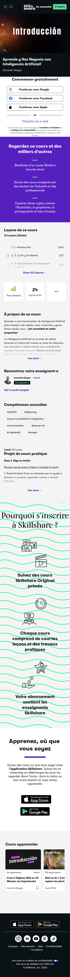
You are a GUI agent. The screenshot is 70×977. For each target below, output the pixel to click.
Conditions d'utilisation (49, 128)
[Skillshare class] (23, 859)
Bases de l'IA (38, 425)
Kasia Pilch (50, 888)
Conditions (37, 949)
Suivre (37, 378)
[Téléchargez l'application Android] (47, 924)
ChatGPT (12, 412)
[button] (5, 7)
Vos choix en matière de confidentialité (32, 960)
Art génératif (13, 432)
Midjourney (30, 412)
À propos (13, 946)
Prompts (32, 432)
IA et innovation (15, 425)
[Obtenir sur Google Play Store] (35, 811)
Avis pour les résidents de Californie (35, 964)
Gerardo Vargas (12, 70)
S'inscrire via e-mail (35, 121)
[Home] (30, 7)
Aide (40, 946)
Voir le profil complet (16, 390)
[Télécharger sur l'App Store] (35, 799)
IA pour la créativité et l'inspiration (25, 419)
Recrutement (28, 946)
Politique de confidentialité (24, 130)
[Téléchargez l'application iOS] (22, 924)
